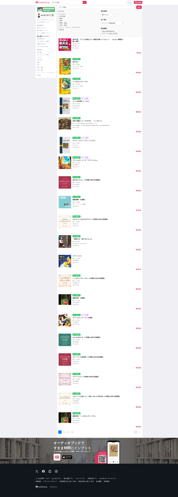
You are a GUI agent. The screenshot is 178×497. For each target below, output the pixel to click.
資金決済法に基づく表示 (86, 481)
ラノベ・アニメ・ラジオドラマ (45, 72)
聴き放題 (39, 52)
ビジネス (39, 57)
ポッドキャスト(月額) (43, 54)
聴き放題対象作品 (108, 31)
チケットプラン (80, 478)
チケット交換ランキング (43, 33)
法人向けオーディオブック (108, 478)
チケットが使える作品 (109, 33)
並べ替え (104, 20)
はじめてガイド (56, 478)
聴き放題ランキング (42, 30)
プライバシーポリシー (50, 481)
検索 (138, 7)
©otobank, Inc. (53, 486)
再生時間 (104, 11)
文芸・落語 (40, 70)
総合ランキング (41, 28)
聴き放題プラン (68, 478)
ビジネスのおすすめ (42, 46)
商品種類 (104, 28)
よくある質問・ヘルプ (43, 22)
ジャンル (61, 11)
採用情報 (106, 481)
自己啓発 (39, 60)
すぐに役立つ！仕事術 (43, 41)
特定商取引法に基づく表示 (68, 481)
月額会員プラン (92, 478)
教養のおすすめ (41, 44)
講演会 (39, 75)
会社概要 (99, 481)
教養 (38, 62)
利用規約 (38, 481)
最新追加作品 (40, 38)
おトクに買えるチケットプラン (45, 19)
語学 (38, 65)
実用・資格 (40, 67)
